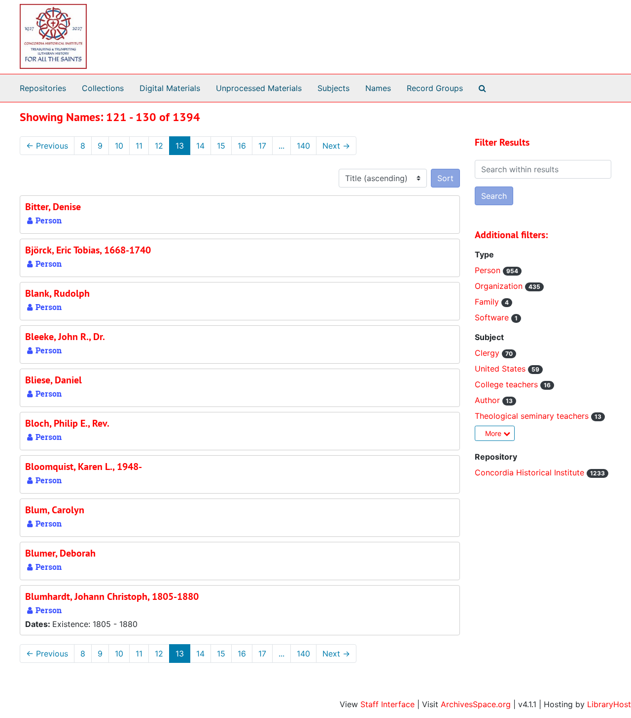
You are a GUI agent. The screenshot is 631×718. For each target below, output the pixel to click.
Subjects (333, 88)
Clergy (488, 353)
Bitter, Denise (53, 206)
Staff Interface (387, 704)
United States (501, 369)
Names (378, 88)
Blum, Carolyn (54, 509)
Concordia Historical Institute (531, 472)
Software (493, 317)
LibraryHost (609, 704)
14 (200, 146)
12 (159, 146)
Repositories (43, 88)
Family (488, 302)
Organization (500, 286)
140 (303, 146)
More (494, 433)
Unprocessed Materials (259, 88)
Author (488, 400)
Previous (47, 146)
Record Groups (435, 88)
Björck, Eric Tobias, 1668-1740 (88, 250)
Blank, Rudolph (57, 293)
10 (119, 146)
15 (221, 146)
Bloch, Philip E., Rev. (67, 423)
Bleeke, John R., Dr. (65, 336)
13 (179, 146)
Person (489, 270)
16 (242, 146)
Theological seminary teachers (533, 416)
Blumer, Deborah (60, 553)
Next (336, 146)
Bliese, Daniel (53, 380)
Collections (103, 88)
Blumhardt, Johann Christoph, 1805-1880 (112, 596)
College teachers (507, 384)
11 (139, 146)
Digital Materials (170, 88)
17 (262, 146)
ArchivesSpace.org (476, 704)
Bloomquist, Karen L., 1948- (83, 466)
